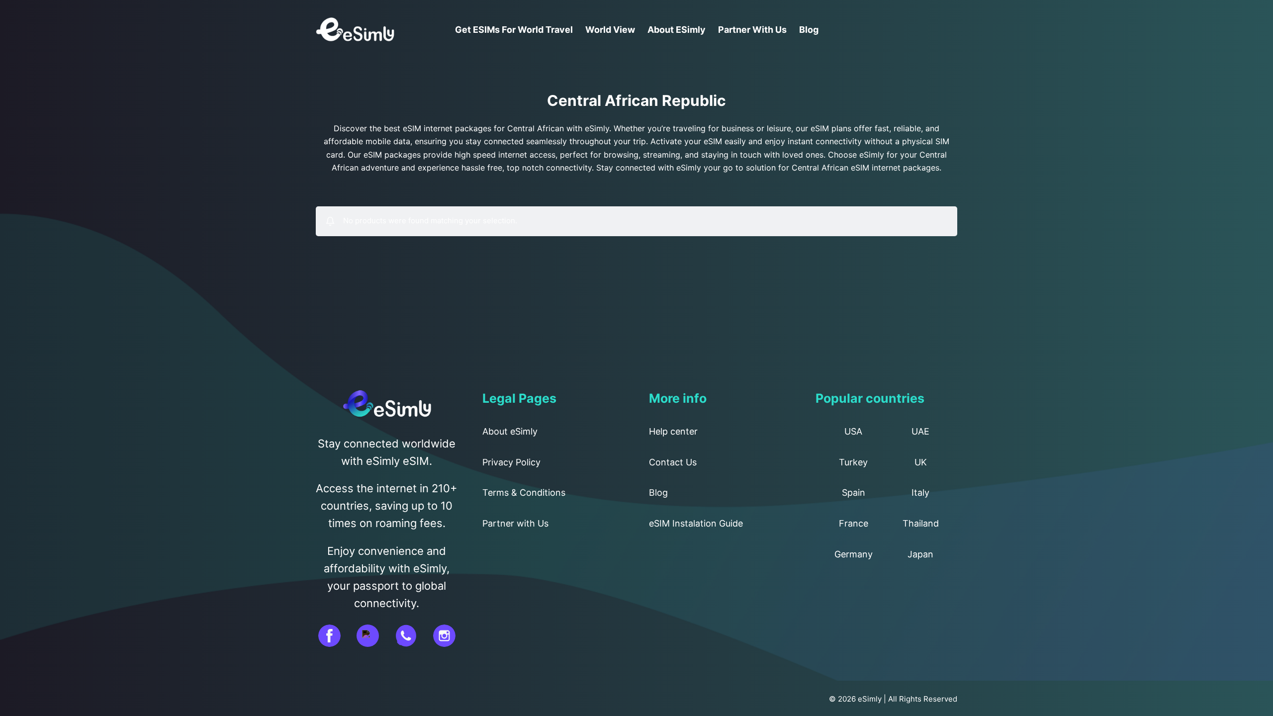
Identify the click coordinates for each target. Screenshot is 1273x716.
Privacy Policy (511, 462)
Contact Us (673, 462)
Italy (920, 492)
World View (610, 29)
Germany (853, 554)
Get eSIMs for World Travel (514, 29)
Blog (808, 29)
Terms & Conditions (523, 492)
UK (920, 462)
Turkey (853, 462)
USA (853, 431)
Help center (673, 431)
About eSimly (676, 29)
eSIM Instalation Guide (696, 523)
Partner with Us (752, 29)
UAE (920, 431)
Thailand (921, 523)
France (853, 523)
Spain (853, 492)
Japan (920, 554)
